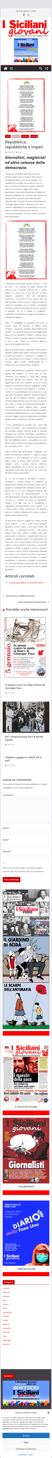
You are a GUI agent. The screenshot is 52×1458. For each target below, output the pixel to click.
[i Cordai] (21, 6)
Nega (26, 1442)
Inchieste (6, 1303)
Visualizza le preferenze (26, 1449)
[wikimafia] (48, 9)
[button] (48, 1412)
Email (6, 846)
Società (5, 1311)
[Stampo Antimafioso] (31, 9)
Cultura (34, 143)
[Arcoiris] (15, 2)
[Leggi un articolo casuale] (46, 75)
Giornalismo (7, 1319)
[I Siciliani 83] (16, 13)
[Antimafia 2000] (5, 2)
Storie (5, 1315)
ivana (19, 159)
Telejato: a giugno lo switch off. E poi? (23, 766)
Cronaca (25, 143)
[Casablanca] (31, 2)
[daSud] (37, 2)
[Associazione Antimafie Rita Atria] (17, 9)
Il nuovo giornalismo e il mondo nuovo (26, 589)
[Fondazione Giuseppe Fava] (1, 13)
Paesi (5, 1343)
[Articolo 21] (24, 2)
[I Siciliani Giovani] (5, 75)
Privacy (30, 1455)
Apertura (16, 143)
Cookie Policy (22, 1455)
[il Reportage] (31, 6)
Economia (7, 1335)
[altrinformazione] (32, 13)
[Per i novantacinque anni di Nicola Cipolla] (26, 710)
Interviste (6, 1339)
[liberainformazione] (44, 6)
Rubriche (6, 1351)
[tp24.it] (44, 9)
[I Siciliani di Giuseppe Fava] (6, 13)
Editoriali (6, 1299)
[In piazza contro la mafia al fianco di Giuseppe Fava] (26, 623)
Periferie (6, 1323)
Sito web (7, 858)
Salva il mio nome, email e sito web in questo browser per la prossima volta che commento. (23, 877)
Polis (4, 1307)
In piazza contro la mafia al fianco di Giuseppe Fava (25, 693)
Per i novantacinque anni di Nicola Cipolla (24, 745)
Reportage (7, 1347)
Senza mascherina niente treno (32, 609)
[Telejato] (38, 9)
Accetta (26, 1435)
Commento (9, 802)
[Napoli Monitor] (3, 9)
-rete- (8, 143)
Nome (6, 835)
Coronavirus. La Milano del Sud (20, 602)
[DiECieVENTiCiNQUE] (9, 6)
